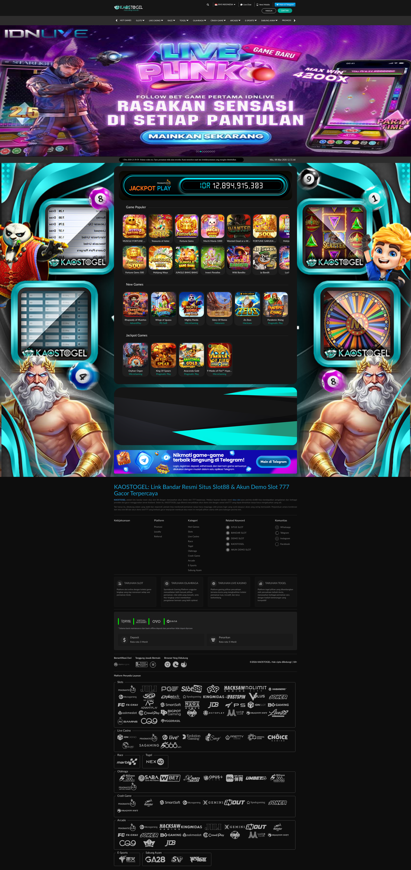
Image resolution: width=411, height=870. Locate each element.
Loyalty (157, 532)
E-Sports (250, 21)
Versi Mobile (264, 5)
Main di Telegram (286, 5)
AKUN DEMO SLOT (241, 550)
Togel (183, 21)
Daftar (285, 11)
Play (164, 188)
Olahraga (198, 21)
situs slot (236, 500)
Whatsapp (285, 527)
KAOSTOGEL (120, 500)
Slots (139, 21)
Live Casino (155, 21)
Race (170, 21)
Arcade (234, 21)
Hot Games (125, 20)
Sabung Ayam (268, 21)
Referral (158, 536)
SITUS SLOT (237, 527)
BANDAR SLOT (238, 533)
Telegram (284, 533)
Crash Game (217, 21)
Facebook (285, 544)
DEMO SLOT (237, 538)
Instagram (285, 538)
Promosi (286, 20)
